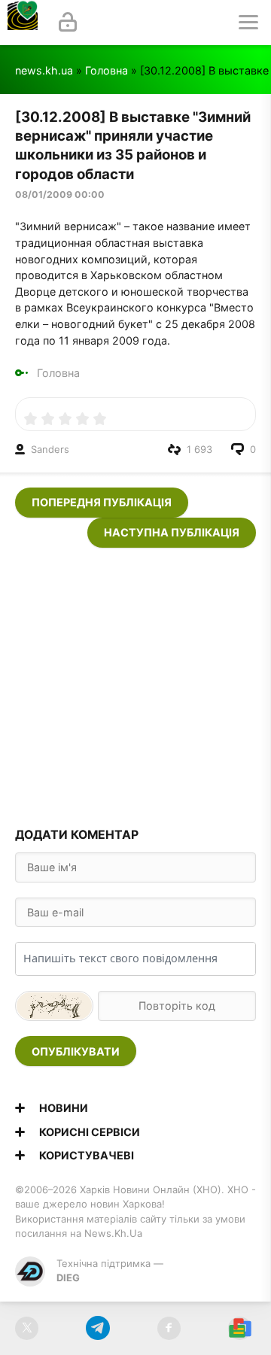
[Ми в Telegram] (97, 1328)
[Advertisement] (135, 683)
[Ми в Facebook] (169, 1328)
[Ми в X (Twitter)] (26, 1328)
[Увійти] (67, 22)
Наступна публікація (171, 532)
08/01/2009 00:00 (60, 194)
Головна (106, 70)
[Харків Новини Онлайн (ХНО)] (22, 22)
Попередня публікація (102, 502)
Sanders (50, 449)
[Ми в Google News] (239, 1328)
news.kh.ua (44, 70)
